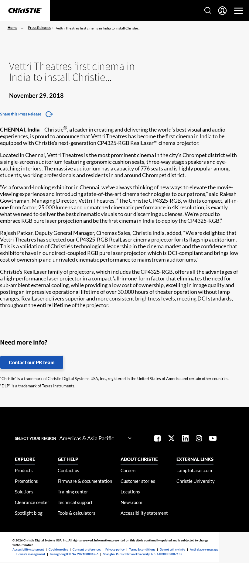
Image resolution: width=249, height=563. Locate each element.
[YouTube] (213, 439)
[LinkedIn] (185, 439)
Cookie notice (58, 549)
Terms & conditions (142, 549)
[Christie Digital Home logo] (25, 11)
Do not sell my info (172, 549)
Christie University (195, 481)
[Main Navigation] (238, 11)
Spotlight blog (29, 513)
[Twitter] (171, 439)
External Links (194, 459)
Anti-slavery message (204, 549)
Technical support (75, 502)
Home (12, 27)
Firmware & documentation (85, 481)
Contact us (68, 470)
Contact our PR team (32, 362)
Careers (129, 470)
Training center (73, 491)
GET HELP (68, 459)
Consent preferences (87, 549)
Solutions (24, 491)
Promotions (26, 481)
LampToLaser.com (194, 470)
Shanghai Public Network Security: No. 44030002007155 (142, 554)
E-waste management (30, 554)
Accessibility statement (144, 513)
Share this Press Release (20, 114)
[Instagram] (199, 439)
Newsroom (131, 502)
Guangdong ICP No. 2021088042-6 (74, 554)
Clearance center (32, 502)
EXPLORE (25, 459)
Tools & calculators (76, 513)
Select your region (35, 438)
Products (24, 470)
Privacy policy (114, 549)
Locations (130, 491)
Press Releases (39, 27)
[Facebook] (157, 439)
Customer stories (138, 481)
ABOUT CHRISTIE (139, 459)
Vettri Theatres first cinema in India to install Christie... (98, 28)
